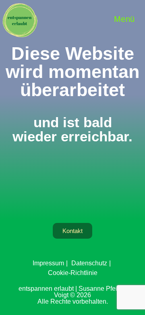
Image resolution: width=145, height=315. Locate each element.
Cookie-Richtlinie (72, 272)
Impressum (48, 263)
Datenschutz (89, 263)
